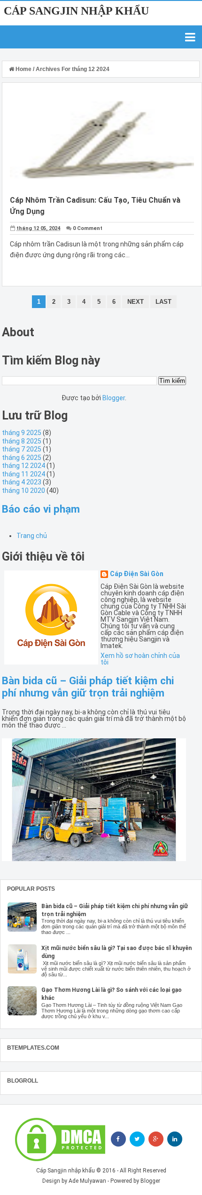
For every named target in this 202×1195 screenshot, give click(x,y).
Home (23, 69)
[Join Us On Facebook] (118, 1139)
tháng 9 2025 (21, 432)
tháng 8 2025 (21, 441)
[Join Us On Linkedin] (174, 1139)
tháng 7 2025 (21, 449)
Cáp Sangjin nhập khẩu (76, 11)
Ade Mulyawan (87, 1181)
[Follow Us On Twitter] (137, 1139)
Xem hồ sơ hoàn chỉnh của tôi (140, 659)
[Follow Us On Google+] (155, 1139)
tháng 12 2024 (23, 465)
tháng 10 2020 (23, 490)
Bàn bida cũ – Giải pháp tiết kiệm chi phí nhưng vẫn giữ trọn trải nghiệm (88, 686)
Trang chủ (31, 535)
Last (163, 301)
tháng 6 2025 (21, 457)
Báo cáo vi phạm (41, 509)
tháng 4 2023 (21, 482)
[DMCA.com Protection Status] (60, 1139)
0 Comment (87, 228)
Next (135, 301)
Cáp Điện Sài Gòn (136, 574)
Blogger (113, 398)
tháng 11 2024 (23, 474)
